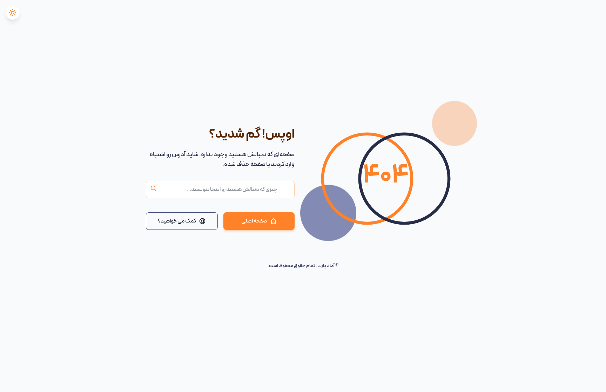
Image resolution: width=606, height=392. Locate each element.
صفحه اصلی (254, 221)
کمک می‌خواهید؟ (177, 221)
